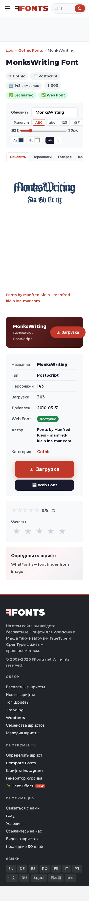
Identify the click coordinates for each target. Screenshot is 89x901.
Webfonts (15, 717)
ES (33, 868)
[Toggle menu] (7, 8)
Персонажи (42, 157)
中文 (11, 878)
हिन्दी (70, 878)
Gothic (43, 451)
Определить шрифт (24, 755)
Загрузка (70, 332)
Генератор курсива (24, 778)
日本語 (56, 878)
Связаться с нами (23, 808)
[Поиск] (80, 8)
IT (66, 868)
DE (22, 868)
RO (44, 868)
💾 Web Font (44, 485)
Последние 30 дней (24, 846)
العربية (38, 878)
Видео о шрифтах (22, 838)
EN (10, 868)
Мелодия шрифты (22, 733)
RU (24, 878)
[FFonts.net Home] (31, 8)
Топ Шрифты (17, 702)
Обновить (18, 157)
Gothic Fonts (30, 50)
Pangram (21, 122)
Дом (10, 50)
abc (52, 122)
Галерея (65, 157)
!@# (76, 122)
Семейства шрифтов (25, 725)
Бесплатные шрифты (25, 687)
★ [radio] (17, 531)
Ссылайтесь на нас (24, 831)
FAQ (10, 815)
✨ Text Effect (25, 786)
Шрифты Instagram (24, 770)
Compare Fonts (21, 763)
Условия (14, 823)
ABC (39, 122)
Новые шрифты (20, 694)
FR (56, 868)
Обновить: (20, 112)
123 (64, 122)
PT (77, 868)
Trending (14, 710)
